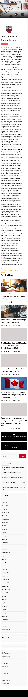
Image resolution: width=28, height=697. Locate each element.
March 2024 (4, 532)
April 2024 (4, 529)
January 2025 (5, 515)
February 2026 (5, 505)
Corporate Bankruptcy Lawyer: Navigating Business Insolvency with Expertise (13, 296)
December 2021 (5, 619)
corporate (10, 270)
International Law (6, 680)
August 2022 (5, 592)
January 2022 (5, 616)
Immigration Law (6, 676)
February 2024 (5, 536)
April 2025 (4, 509)
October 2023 (5, 549)
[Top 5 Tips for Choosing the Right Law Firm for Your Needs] (14, 311)
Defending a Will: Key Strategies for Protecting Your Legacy (14, 488)
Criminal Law (5, 673)
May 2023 (4, 562)
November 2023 (5, 546)
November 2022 (5, 582)
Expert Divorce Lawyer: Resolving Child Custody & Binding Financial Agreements (13, 483)
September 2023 (6, 552)
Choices (4, 270)
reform (16, 270)
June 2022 (4, 599)
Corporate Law (5, 670)
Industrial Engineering (7, 639)
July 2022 (4, 596)
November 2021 (5, 623)
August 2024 (5, 522)
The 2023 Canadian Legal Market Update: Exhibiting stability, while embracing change (13, 394)
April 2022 (4, 606)
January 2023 (5, 576)
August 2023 (5, 556)
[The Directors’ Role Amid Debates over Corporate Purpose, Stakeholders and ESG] (14, 334)
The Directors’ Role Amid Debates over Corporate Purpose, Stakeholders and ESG (14, 345)
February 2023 (5, 572)
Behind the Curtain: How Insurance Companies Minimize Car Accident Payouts (15, 2)
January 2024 (5, 539)
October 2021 (5, 626)
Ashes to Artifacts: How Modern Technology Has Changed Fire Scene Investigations (13, 468)
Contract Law (5, 666)
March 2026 (4, 502)
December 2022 (5, 579)
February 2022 (5, 613)
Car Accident (5, 663)
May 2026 (4, 499)
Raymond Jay (7, 47)
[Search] (10, 15)
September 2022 (6, 589)
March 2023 (4, 569)
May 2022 (4, 603)
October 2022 (5, 586)
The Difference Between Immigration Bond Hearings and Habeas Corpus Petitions (11, 473)
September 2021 (6, 629)
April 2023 (4, 566)
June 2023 (4, 559)
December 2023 (5, 542)
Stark (3, 271)
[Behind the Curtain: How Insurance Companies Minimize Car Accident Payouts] (6, 1)
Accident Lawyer (6, 656)
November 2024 (5, 519)
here (21, 264)
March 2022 (4, 609)
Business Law (5, 660)
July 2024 (4, 526)
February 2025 (5, 512)
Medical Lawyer (5, 683)
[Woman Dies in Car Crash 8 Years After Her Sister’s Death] (14, 360)
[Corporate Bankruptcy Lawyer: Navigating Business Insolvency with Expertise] (14, 285)
